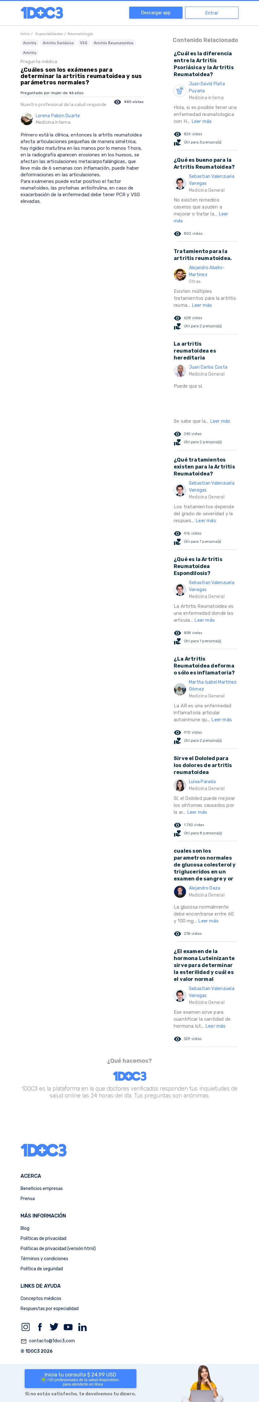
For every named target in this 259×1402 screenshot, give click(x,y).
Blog (25, 1228)
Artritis (29, 42)
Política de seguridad (42, 1269)
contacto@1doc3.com (48, 1341)
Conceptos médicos (41, 1298)
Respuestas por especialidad (50, 1308)
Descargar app (156, 12)
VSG (83, 42)
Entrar (211, 13)
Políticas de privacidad (43, 1238)
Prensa (28, 1198)
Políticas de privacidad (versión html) (58, 1248)
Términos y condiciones (44, 1258)
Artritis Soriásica (58, 42)
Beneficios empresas (42, 1188)
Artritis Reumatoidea (113, 42)
